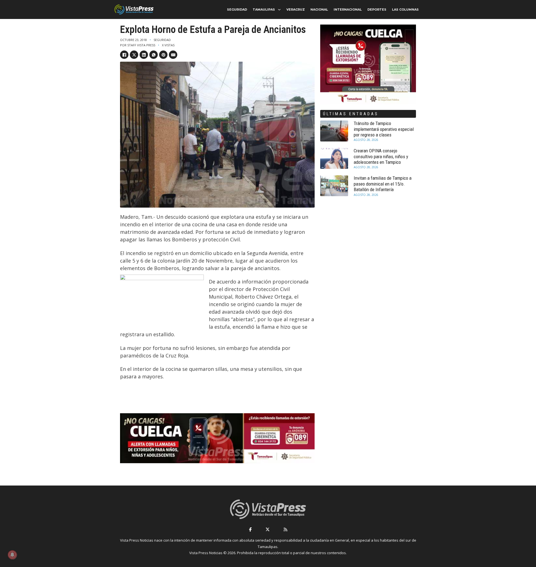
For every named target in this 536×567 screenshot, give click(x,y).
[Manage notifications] (12, 554)
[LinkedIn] (144, 55)
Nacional (319, 9)
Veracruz (295, 9)
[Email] (173, 55)
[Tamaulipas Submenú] (279, 10)
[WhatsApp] (153, 55)
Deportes (376, 9)
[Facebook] (124, 55)
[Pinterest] (163, 55)
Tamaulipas (264, 9)
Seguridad (237, 9)
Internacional (348, 9)
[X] (134, 55)
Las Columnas (405, 9)
